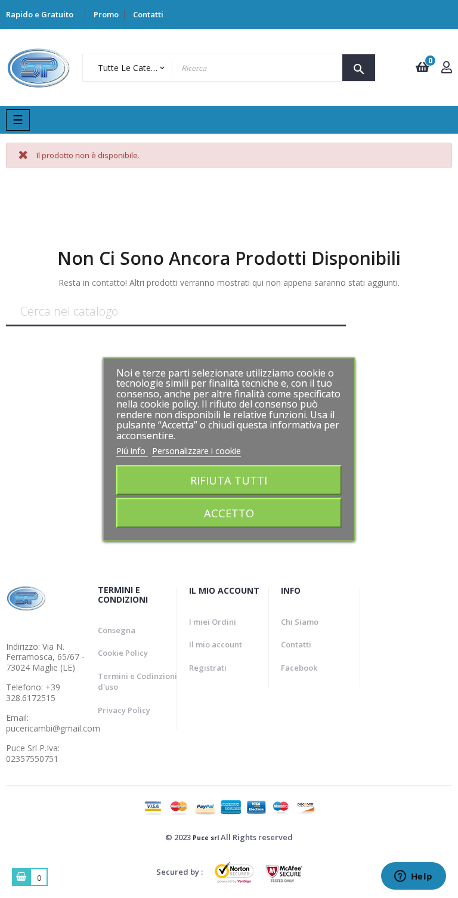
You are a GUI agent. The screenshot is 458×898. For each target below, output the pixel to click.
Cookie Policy (123, 652)
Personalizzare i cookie (196, 450)
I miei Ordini (212, 621)
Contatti (148, 14)
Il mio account (215, 644)
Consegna (116, 630)
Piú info (132, 450)
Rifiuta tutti (228, 479)
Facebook (299, 667)
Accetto (229, 512)
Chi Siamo (299, 621)
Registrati (208, 667)
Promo (106, 14)
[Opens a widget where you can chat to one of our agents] (413, 877)
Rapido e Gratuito (39, 14)
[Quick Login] (446, 68)
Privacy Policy (124, 710)
